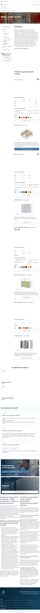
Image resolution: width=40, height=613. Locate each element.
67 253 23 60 (14, 448)
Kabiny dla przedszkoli (5, 44)
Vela (4, 31)
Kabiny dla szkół (7, 37)
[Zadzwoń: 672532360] (7, 57)
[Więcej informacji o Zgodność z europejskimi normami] (38, 154)
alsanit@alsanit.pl (5, 1)
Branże (8, 10)
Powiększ (18, 139)
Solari (5, 35)
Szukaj (4, 7)
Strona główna (3, 10)
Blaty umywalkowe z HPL (7, 47)
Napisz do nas (6, 448)
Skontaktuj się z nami (15, 471)
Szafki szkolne (6, 33)
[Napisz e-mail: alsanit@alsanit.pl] (7, 60)
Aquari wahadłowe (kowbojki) (7, 40)
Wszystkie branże (6, 26)
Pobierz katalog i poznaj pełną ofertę (21, 492)
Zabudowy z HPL (7, 49)
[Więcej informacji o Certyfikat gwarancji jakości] (38, 79)
